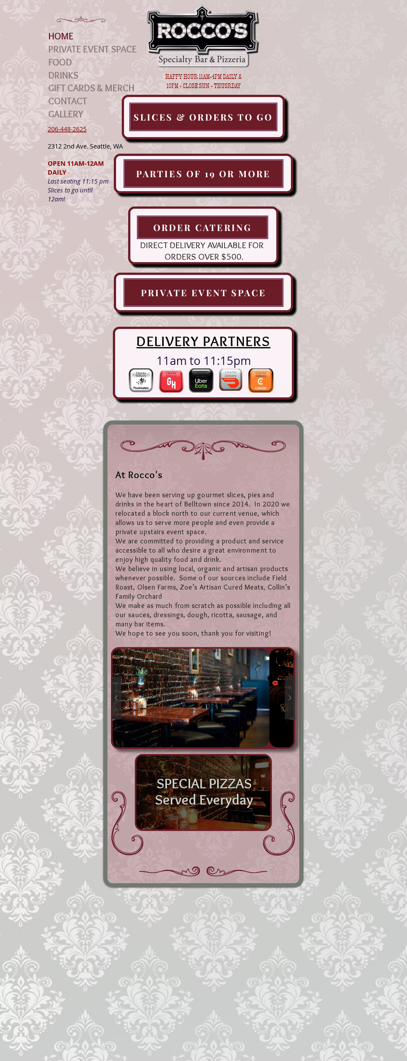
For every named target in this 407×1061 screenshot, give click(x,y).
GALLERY (65, 114)
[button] (203, 698)
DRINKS (63, 75)
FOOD (60, 62)
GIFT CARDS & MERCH (91, 88)
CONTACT (67, 101)
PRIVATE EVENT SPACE (92, 49)
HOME (60, 36)
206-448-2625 (67, 129)
